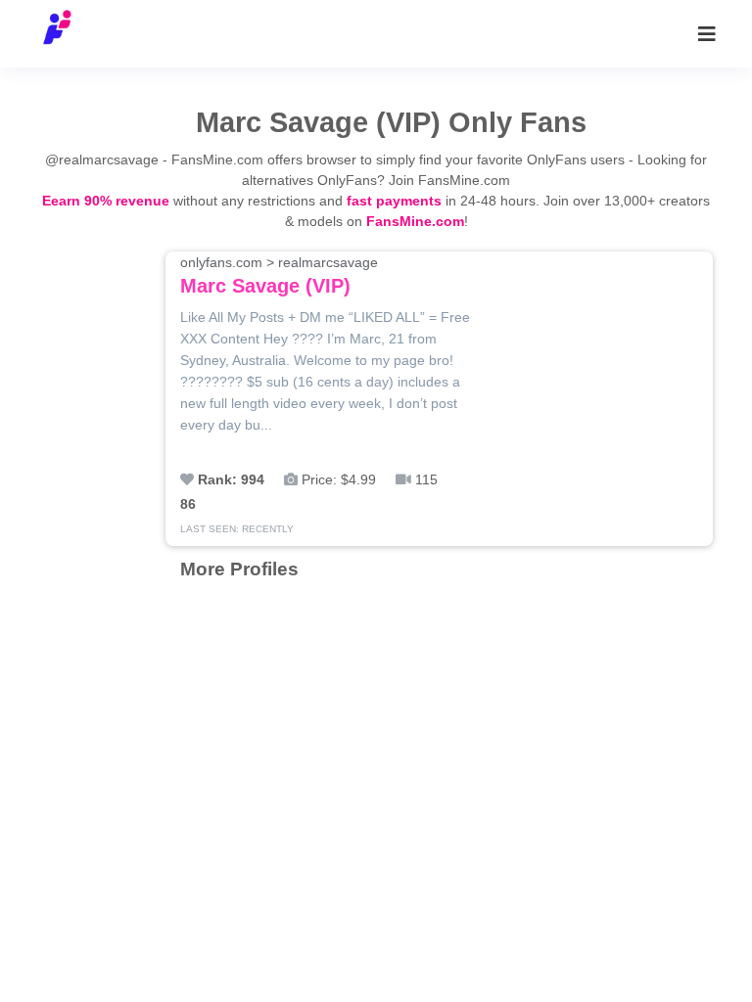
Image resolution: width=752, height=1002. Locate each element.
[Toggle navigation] (706, 34)
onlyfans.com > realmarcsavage (279, 275)
